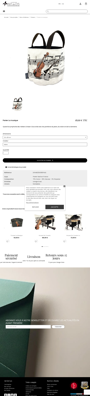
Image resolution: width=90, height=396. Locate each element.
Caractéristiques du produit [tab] (16, 167)
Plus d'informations (32, 202)
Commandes (30, 390)
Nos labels (7, 390)
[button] (86, 3)
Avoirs (27, 394)
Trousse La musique (16, 235)
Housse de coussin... (45, 235)
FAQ (48, 388)
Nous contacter (52, 384)
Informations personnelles (34, 388)
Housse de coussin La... (73, 235)
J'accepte (54, 207)
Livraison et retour (52, 390)
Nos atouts (7, 386)
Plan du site (50, 394)
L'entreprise (7, 384)
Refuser (35, 207)
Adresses (28, 392)
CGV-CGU (50, 386)
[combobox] (67, 11)
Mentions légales (52, 392)
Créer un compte (31, 386)
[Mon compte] (80, 4)
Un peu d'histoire (9, 388)
